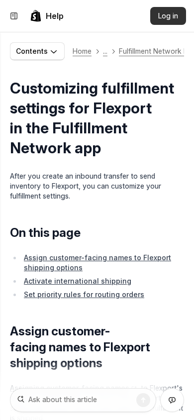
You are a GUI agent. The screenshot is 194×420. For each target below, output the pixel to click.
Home (82, 51)
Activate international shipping (77, 281)
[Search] (143, 400)
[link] (47, 16)
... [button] (105, 51)
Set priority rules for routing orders (84, 294)
